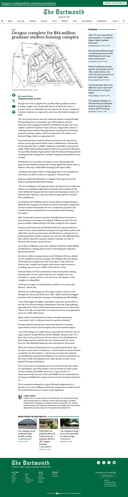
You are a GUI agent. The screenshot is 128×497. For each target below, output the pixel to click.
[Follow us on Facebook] (104, 463)
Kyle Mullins (66, 439)
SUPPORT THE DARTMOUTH (115, 3)
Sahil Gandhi (94, 80)
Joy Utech (93, 61)
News (10, 21)
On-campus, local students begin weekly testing (26, 433)
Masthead (41, 478)
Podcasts (28, 482)
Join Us (41, 480)
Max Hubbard (94, 95)
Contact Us (55, 476)
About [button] (116, 21)
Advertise (54, 474)
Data (75, 21)
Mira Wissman (94, 45)
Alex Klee (93, 111)
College (20, 21)
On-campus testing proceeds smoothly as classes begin (69, 433)
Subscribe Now (107, 476)
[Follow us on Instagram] (109, 463)
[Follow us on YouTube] (114, 463)
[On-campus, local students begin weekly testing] (27, 423)
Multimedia (87, 21)
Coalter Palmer (27, 96)
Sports (44, 21)
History (41, 476)
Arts (54, 21)
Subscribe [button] (101, 21)
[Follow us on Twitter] (99, 463)
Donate (41, 474)
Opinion (32, 21)
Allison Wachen (46, 446)
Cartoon (27, 478)
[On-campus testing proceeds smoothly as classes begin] (69, 423)
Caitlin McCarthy (25, 439)
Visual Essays (29, 480)
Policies (41, 482)
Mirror (65, 21)
